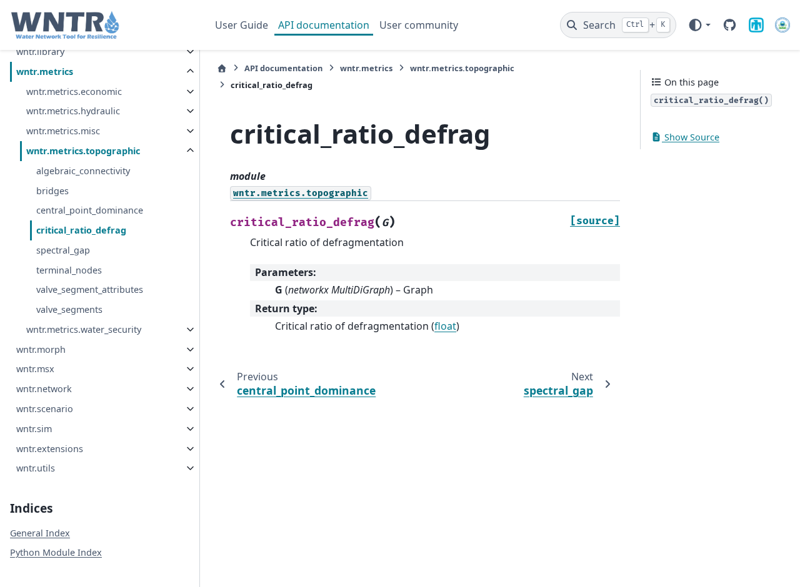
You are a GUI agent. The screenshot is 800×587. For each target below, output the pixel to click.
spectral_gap (63, 250)
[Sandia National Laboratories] (756, 25)
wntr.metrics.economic (74, 91)
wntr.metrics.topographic (83, 151)
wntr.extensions (49, 449)
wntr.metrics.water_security (83, 329)
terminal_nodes (69, 270)
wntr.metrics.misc (63, 131)
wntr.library (40, 51)
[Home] (222, 68)
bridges (52, 191)
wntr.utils (35, 468)
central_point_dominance (89, 210)
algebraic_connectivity (83, 171)
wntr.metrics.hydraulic (73, 111)
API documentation (323, 25)
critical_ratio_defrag (81, 230)
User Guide (241, 25)
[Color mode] (699, 25)
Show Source (690, 137)
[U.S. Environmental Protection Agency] (782, 25)
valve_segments (69, 309)
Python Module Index (56, 552)
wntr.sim (34, 429)
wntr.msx (35, 369)
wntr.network (44, 389)
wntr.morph (41, 349)
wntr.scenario (44, 409)
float (445, 326)
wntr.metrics (44, 71)
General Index (40, 533)
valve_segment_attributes (89, 289)
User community (418, 25)
